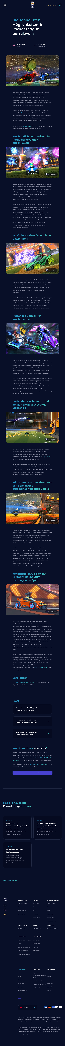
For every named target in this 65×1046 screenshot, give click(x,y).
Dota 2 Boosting (37, 929)
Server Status (22, 914)
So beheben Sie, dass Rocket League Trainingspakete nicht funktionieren (15, 850)
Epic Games (47, 457)
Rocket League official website (24, 683)
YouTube (49, 973)
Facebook (50, 983)
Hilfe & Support (22, 990)
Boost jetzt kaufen (31, 773)
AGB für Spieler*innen (39, 981)
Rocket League (25, 113)
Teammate (36, 917)
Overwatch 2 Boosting (53, 929)
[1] (32, 125)
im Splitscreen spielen (41, 667)
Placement (21, 907)
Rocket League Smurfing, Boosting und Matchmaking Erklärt (48, 824)
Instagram (50, 980)
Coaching (35, 914)
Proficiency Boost (23, 950)
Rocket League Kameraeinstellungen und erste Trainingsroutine (16, 824)
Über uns (20, 973)
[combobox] (27, 1007)
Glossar (20, 980)
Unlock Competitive (24, 947)
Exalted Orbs (36, 950)
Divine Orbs (36, 947)
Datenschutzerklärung (39, 984)
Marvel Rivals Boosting (24, 940)
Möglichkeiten (22, 983)
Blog (4, 880)
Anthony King (21, 44)
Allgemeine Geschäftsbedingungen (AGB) (40, 975)
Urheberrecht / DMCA (39, 988)
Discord (49, 987)
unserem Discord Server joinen (38, 764)
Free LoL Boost (51, 921)
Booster (20, 987)
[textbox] (27, 1007)
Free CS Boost (22, 910)
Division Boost (51, 903)
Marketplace (36, 940)
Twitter (49, 990)
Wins (34, 910)
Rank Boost (36, 903)
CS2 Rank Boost (22, 903)
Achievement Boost (24, 954)
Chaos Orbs (36, 943)
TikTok (49, 976)
